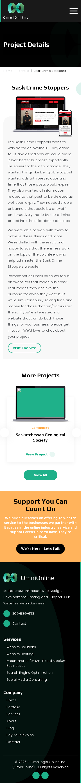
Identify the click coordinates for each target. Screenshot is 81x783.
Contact (19, 623)
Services (13, 714)
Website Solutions (21, 647)
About (12, 721)
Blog (10, 728)
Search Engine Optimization (30, 672)
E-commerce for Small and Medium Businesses (37, 663)
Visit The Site (24, 348)
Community (40, 427)
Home (8, 71)
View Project (37, 454)
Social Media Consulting (27, 679)
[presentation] (4, 432)
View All (40, 475)
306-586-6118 (23, 613)
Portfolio (23, 71)
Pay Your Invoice (20, 735)
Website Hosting (20, 654)
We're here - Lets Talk (40, 549)
